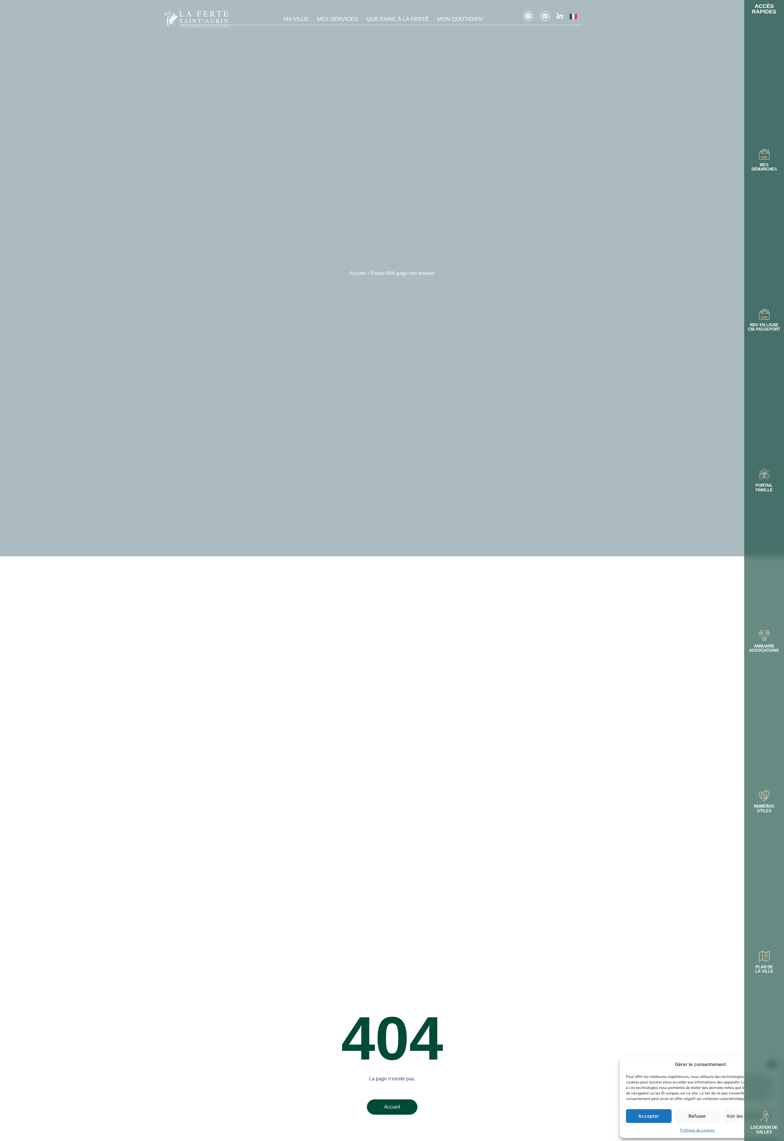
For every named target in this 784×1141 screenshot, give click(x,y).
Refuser (697, 1116)
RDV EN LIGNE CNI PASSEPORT (764, 327)
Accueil (358, 273)
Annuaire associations (764, 648)
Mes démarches (764, 167)
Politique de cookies (697, 1130)
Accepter (648, 1116)
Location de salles (764, 1129)
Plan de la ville (764, 969)
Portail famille (764, 487)
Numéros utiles (764, 808)
